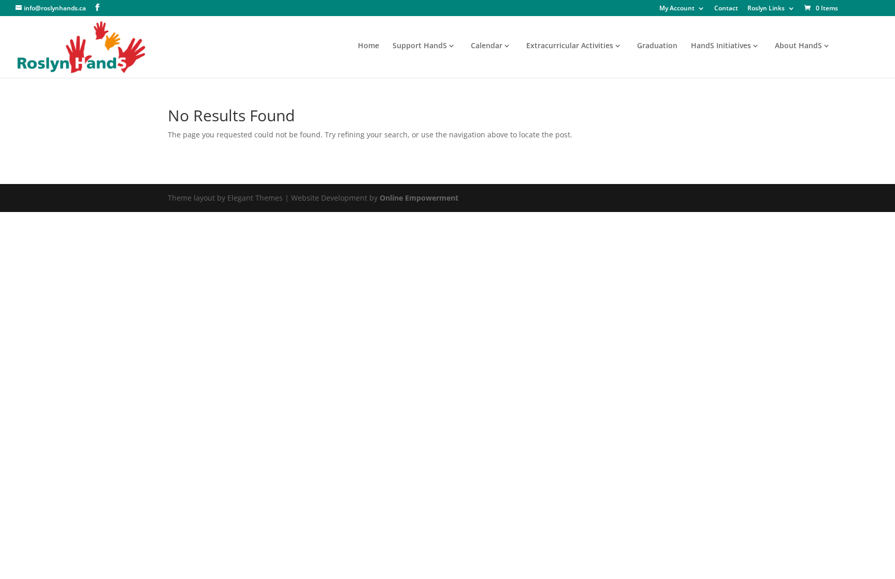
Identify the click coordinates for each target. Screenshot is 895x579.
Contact (726, 8)
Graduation (657, 46)
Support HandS (420, 46)
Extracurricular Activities (569, 46)
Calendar (486, 46)
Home (368, 46)
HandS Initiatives (721, 46)
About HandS (798, 46)
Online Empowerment (419, 198)
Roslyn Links (766, 8)
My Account (677, 8)
